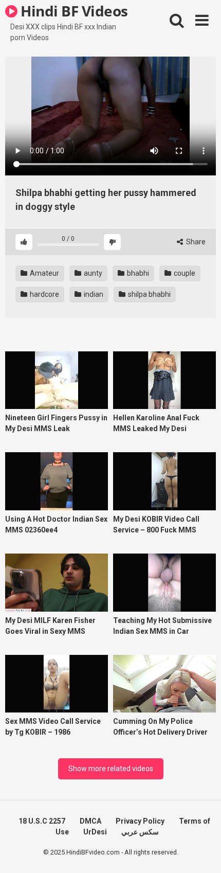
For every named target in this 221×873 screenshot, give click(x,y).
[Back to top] (202, 852)
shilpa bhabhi (148, 294)
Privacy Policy (140, 821)
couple (183, 273)
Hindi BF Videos (72, 11)
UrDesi (95, 832)
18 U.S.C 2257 (42, 821)
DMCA (90, 821)
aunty (92, 273)
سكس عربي (140, 832)
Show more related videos (110, 768)
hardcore (43, 294)
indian (92, 294)
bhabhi (137, 273)
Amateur (43, 273)
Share (195, 242)
